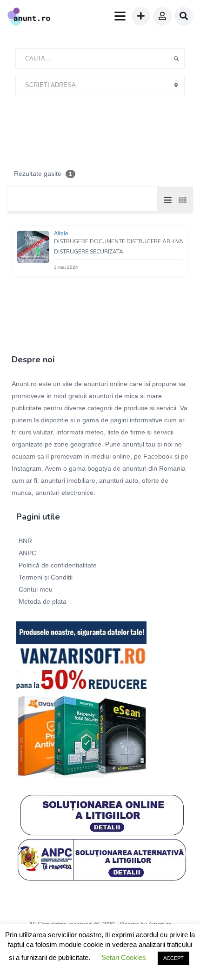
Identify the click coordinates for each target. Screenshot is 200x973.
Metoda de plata (43, 601)
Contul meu (36, 589)
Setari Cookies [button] (123, 957)
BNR (25, 541)
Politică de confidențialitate (58, 565)
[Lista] (168, 199)
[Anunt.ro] (29, 17)
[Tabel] (182, 199)
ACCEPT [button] (173, 958)
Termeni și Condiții (46, 577)
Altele (61, 233)
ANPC (27, 553)
